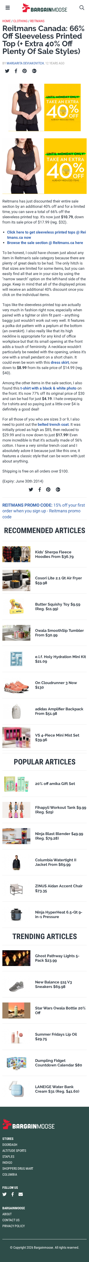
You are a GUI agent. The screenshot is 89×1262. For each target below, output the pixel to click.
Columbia (9, 1174)
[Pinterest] (24, 71)
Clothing (20, 21)
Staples (8, 1156)
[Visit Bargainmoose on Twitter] (4, 1194)
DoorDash (9, 1145)
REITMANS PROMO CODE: (27, 505)
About (7, 1214)
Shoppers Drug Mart (17, 1168)
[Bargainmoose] (44, 7)
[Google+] (34, 71)
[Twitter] (7, 71)
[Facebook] (16, 71)
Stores (8, 1139)
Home (6, 21)
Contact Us (10, 1220)
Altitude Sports (14, 1151)
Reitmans (37, 21)
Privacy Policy (13, 1226)
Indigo (7, 1162)
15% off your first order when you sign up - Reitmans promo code (43, 511)
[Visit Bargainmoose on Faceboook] (12, 1194)
